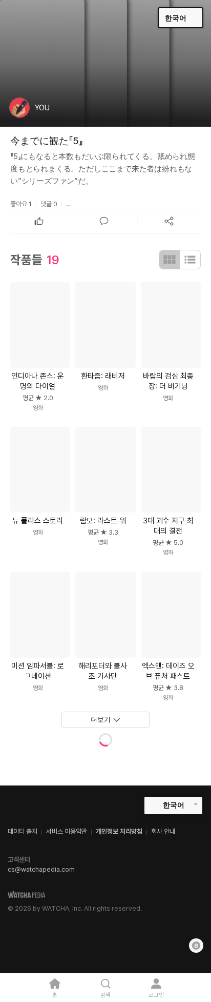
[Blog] (196, 945)
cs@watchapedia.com (41, 869)
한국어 (175, 18)
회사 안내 (163, 831)
